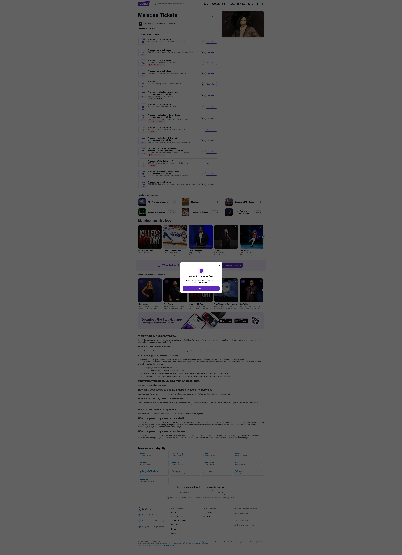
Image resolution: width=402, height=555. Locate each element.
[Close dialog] (219, 265)
